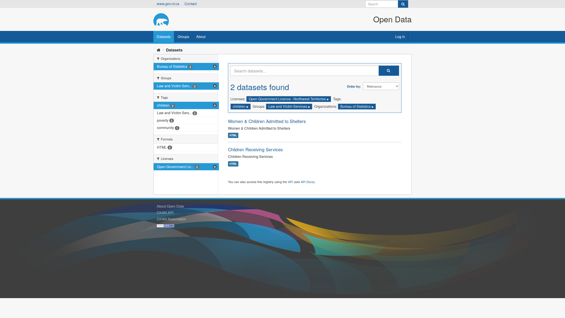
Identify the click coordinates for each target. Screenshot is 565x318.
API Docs (307, 182)
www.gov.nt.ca (168, 3)
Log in (400, 36)
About (200, 36)
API (290, 182)
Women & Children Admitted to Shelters (267, 121)
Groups (183, 36)
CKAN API (165, 212)
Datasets (164, 36)
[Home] (158, 50)
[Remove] (328, 99)
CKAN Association (171, 218)
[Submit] (403, 4)
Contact (191, 3)
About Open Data (170, 206)
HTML (233, 135)
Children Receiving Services (255, 149)
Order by (353, 86)
